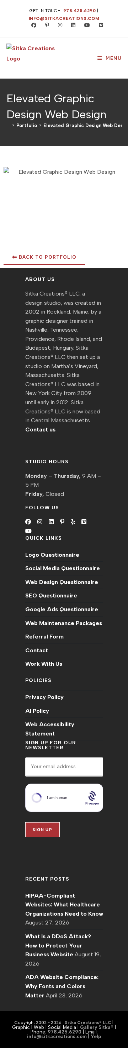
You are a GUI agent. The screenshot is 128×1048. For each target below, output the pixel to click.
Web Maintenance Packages (63, 623)
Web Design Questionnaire (61, 582)
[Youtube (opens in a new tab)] (85, 25)
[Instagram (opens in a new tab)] (58, 25)
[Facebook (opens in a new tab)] (32, 25)
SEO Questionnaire (51, 595)
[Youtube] (28, 531)
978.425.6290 (79, 10)
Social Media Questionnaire (62, 568)
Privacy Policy (44, 697)
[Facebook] (28, 522)
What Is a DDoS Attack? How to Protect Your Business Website (58, 945)
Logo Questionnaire (52, 554)
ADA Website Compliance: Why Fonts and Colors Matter (61, 986)
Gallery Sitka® (96, 1027)
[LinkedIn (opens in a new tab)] (71, 25)
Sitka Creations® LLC (88, 1022)
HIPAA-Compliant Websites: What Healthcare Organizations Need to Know (64, 904)
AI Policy (37, 711)
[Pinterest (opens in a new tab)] (45, 25)
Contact (36, 650)
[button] (44, 258)
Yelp (96, 1036)
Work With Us (43, 663)
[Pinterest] (62, 522)
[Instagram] (39, 522)
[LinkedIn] (51, 522)
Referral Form (44, 636)
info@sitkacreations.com (64, 18)
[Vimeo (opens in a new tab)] (98, 25)
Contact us (40, 429)
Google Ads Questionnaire (61, 609)
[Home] (8, 125)
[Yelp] (73, 522)
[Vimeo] (83, 522)
